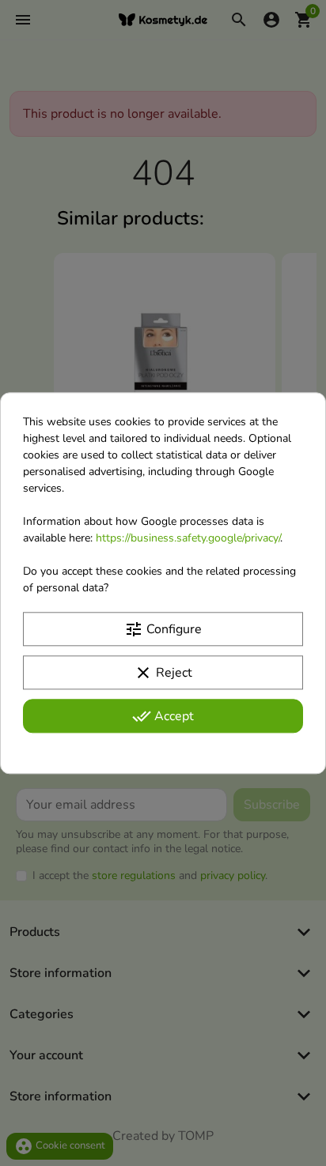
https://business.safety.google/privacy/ (188, 537)
